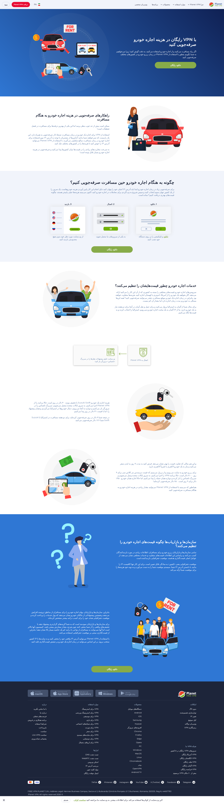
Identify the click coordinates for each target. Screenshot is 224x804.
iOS (140, 716)
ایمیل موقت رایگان (91, 773)
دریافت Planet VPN (21, 4)
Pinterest (108, 782)
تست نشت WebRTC (90, 758)
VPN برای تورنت (91, 728)
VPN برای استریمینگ (90, 709)
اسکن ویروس (93, 762)
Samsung (137, 720)
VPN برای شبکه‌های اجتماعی (87, 724)
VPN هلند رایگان (189, 762)
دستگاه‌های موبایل (135, 709)
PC (140, 746)
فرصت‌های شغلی (40, 716)
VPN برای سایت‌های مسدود (87, 735)
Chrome (138, 731)
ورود (5, 5)
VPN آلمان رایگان (189, 766)
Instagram (124, 782)
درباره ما (43, 713)
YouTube (140, 782)
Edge (139, 739)
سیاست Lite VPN (39, 735)
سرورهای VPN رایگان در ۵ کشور (183, 751)
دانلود (166, 236)
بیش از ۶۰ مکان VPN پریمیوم (184, 773)
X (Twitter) (155, 782)
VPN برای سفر (92, 731)
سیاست (44, 731)
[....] (215, 4)
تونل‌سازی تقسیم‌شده (188, 713)
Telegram (187, 782)
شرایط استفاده (41, 724)
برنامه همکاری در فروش (37, 720)
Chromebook (136, 761)
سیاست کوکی (80, 800)
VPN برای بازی (92, 720)
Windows (137, 750)
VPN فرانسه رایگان (188, 769)
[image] (186, 693)
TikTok (94, 782)
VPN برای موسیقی (90, 716)
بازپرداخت (43, 728)
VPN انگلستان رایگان (188, 758)
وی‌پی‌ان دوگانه (190, 724)
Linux (139, 757)
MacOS (138, 754)
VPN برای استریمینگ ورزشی (87, 713)
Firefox (138, 735)
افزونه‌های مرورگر (134, 728)
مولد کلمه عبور (92, 770)
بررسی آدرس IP (92, 766)
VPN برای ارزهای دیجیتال (88, 742)
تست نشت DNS (91, 755)
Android (138, 713)
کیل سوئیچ (192, 720)
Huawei (138, 724)
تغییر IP (193, 716)
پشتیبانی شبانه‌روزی (39, 739)
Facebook (171, 782)
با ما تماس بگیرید (40, 709)
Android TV (136, 772)
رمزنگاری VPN (190, 728)
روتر (140, 765)
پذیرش (66, 800)
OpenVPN (137, 769)
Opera (139, 742)
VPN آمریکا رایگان (189, 754)
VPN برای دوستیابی (90, 739)
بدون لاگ (192, 709)
